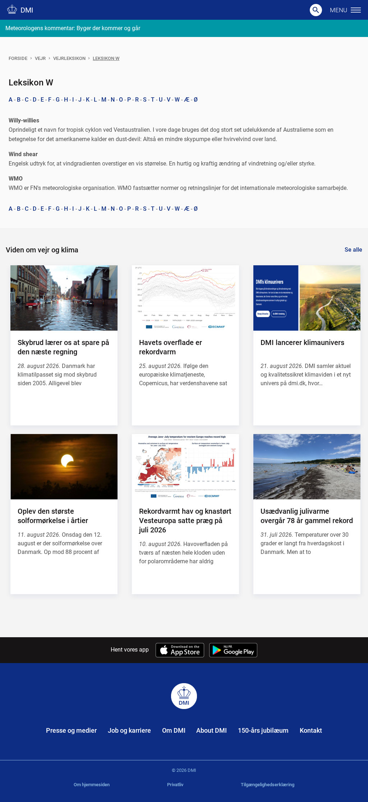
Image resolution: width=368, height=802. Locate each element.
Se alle (353, 249)
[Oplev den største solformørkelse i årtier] (64, 466)
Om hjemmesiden (92, 784)
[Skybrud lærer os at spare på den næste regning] (64, 298)
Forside (18, 58)
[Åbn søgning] (316, 10)
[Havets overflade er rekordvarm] (185, 298)
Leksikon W (106, 58)
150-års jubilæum (263, 730)
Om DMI (173, 730)
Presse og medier (71, 730)
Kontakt (311, 730)
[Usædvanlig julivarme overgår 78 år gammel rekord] (306, 466)
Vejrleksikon (69, 58)
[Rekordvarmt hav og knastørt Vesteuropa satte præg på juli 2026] (185, 466)
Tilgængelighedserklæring (267, 784)
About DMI (211, 730)
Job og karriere (129, 730)
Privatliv (175, 784)
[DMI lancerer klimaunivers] (306, 298)
